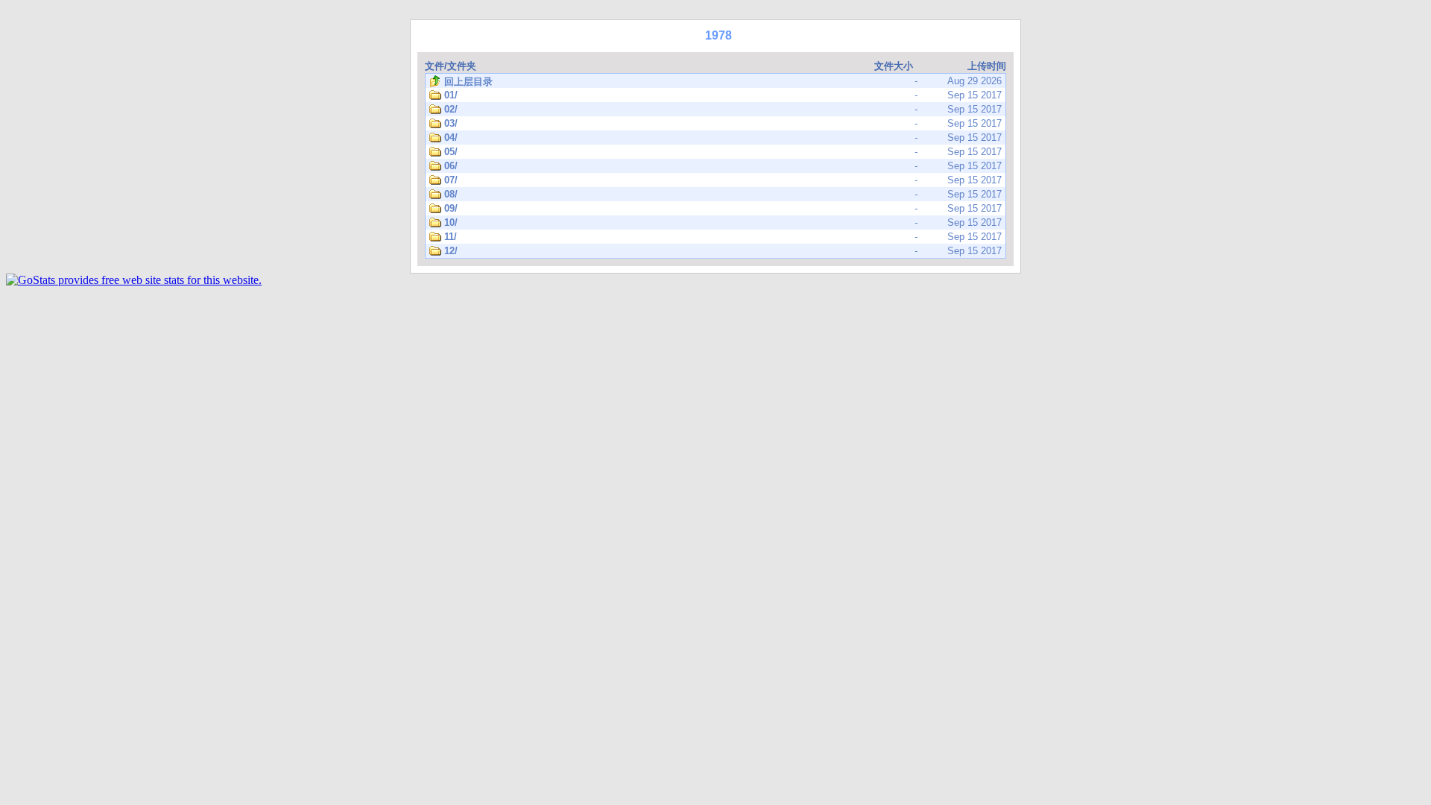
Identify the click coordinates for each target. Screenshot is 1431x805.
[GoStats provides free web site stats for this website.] (134, 280)
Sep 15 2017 (723, 95)
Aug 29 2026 (723, 81)
